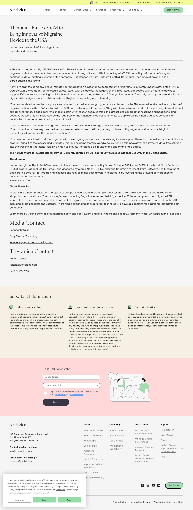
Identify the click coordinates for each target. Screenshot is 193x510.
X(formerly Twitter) (138, 214)
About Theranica (118, 431)
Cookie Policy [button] (61, 490)
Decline (44, 500)
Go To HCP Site (143, 2)
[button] (93, 2)
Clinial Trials (90, 446)
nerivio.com (84, 214)
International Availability (116, 447)
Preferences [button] (44, 493)
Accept (69, 500)
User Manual (167, 435)
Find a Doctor (91, 473)
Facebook (175, 214)
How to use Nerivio (93, 436)
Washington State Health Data (168, 502)
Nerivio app (90, 441)
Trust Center (142, 425)
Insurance (101, 10)
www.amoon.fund (20, 180)
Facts (164, 440)
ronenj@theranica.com (24, 265)
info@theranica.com (21, 451)
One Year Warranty (94, 478)
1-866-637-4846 (168, 452)
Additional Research (89, 452)
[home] (18, 10)
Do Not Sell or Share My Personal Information (145, 459)
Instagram (156, 214)
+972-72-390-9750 (20, 271)
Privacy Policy (119, 502)
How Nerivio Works (93, 431)
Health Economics (93, 459)
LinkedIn (121, 214)
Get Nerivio (173, 10)
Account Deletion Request (144, 448)
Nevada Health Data (140, 502)
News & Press (116, 441)
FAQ (163, 457)
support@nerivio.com (172, 448)
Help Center (167, 430)
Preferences (19, 500)
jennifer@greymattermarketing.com (31, 242)
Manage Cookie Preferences (143, 440)
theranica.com (62, 214)
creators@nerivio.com (21, 461)
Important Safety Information (169, 2)
